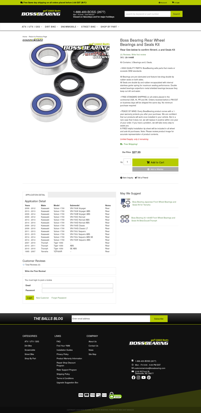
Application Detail (35, 194)
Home (25, 36)
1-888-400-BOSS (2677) (145, 361)
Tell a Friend (142, 177)
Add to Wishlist (157, 169)
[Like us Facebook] (134, 378)
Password (30, 290)
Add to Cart (157, 162)
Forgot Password (59, 297)
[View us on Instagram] (138, 378)
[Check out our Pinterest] (149, 378)
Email (28, 285)
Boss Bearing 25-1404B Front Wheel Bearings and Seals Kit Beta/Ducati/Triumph (153, 219)
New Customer (42, 297)
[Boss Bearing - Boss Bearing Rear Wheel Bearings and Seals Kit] (33, 39)
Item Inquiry (128, 177)
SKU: (122, 57)
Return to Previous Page (38, 36)
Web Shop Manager (126, 410)
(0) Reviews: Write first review (133, 54)
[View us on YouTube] (143, 378)
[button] (154, 14)
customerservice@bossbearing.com (149, 368)
